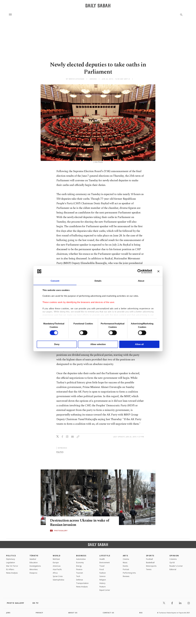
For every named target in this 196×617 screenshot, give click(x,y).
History (102, 583)
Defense (79, 580)
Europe (56, 562)
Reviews (126, 576)
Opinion (174, 555)
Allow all (139, 344)
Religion (102, 580)
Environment (104, 562)
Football (149, 559)
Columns (173, 559)
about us (72, 613)
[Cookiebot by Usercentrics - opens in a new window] (139, 271)
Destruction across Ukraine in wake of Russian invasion (79, 523)
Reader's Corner (176, 566)
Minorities (34, 569)
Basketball (150, 562)
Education (34, 562)
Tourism (79, 573)
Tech (78, 576)
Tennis (148, 569)
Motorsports (151, 566)
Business (81, 555)
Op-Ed (172, 562)
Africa (55, 573)
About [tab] (141, 281)
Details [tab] (98, 281)
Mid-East (56, 559)
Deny (56, 344)
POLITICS (11, 555)
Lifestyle (104, 555)
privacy (39, 613)
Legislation (10, 562)
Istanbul (33, 559)
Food (101, 569)
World (56, 555)
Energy (79, 566)
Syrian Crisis (58, 576)
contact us (108, 613)
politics (59, 452)
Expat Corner (104, 590)
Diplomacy (10, 559)
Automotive (81, 559)
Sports (150, 555)
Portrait (126, 569)
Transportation (82, 583)
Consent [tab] (55, 281)
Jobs (8, 613)
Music (125, 562)
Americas (56, 566)
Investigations (35, 566)
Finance (79, 569)
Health (102, 559)
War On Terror (12, 566)
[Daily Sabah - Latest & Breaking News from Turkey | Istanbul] (97, 5)
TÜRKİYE (34, 555)
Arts (125, 555)
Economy (80, 562)
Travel (101, 566)
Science (102, 576)
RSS (140, 613)
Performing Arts (129, 573)
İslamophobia (58, 580)
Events (125, 566)
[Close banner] (158, 271)
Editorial (172, 569)
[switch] (83, 332)
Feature (102, 586)
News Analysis (12, 573)
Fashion (102, 573)
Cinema (126, 559)
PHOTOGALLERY (60, 531)
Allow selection (98, 344)
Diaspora (33, 573)
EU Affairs (10, 569)
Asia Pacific (57, 569)
